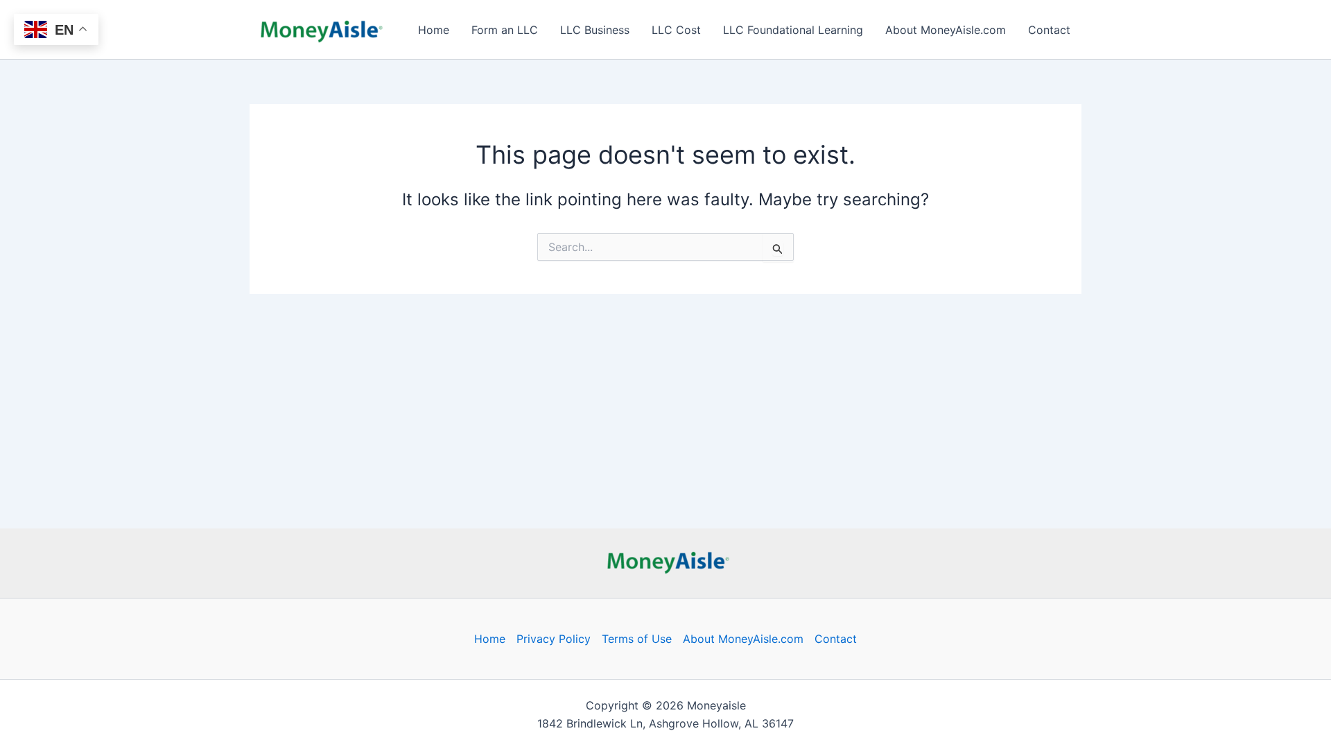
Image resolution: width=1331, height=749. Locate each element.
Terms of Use (637, 639)
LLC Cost (676, 30)
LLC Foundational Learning (793, 30)
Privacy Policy (553, 639)
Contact (1049, 30)
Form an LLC (504, 30)
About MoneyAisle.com (945, 30)
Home (433, 30)
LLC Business (594, 30)
